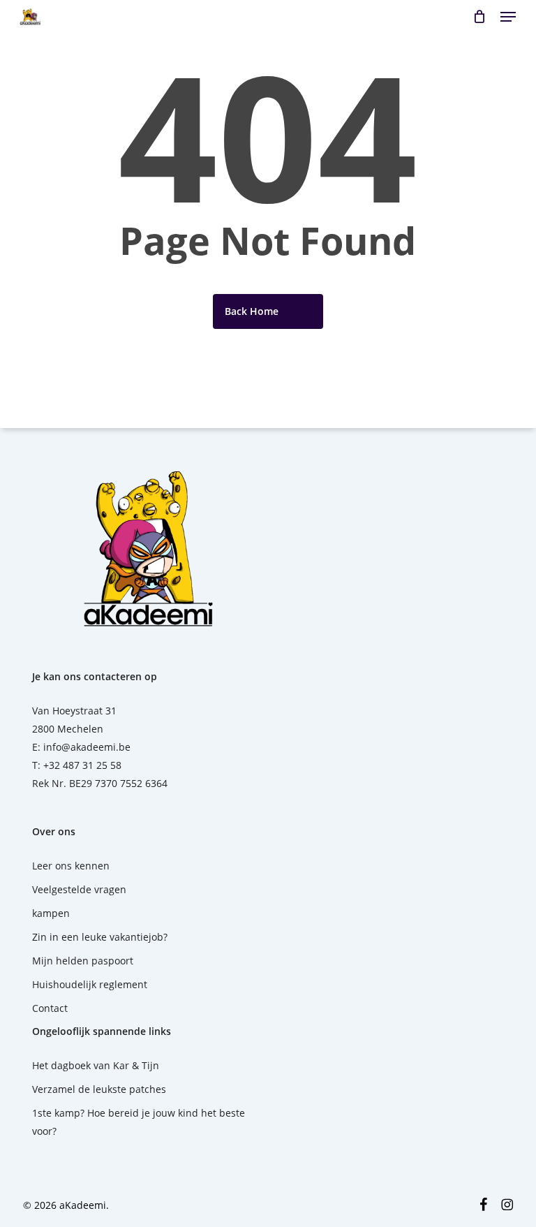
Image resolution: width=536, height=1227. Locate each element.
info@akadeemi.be (87, 747)
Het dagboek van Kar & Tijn (95, 1065)
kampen (51, 913)
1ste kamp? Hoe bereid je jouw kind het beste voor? (138, 1122)
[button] (508, 17)
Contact (50, 1008)
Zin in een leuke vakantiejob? (100, 936)
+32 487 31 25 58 (82, 765)
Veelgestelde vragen (79, 889)
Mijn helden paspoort (82, 960)
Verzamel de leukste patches (99, 1089)
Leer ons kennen (71, 865)
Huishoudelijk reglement (89, 984)
